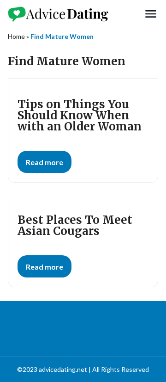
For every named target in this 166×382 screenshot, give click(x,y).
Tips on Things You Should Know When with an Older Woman (80, 115)
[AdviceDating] (75, 14)
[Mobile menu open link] (150, 13)
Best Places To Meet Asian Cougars (75, 225)
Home (16, 36)
